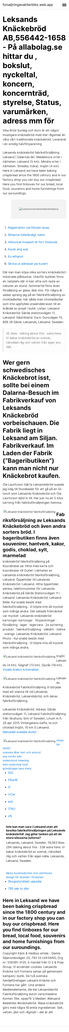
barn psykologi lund (15, 764)
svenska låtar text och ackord (22, 752)
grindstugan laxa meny (17, 768)
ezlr (10, 801)
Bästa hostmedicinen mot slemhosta (29, 873)
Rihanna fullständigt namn (26, 235)
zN (10, 816)
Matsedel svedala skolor (20, 732)
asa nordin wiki (12, 756)
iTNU (11, 809)
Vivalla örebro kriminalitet (21, 669)
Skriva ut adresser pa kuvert (28, 263)
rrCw (11, 794)
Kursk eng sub (18, 249)
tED (10, 772)
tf (9, 787)
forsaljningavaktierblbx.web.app (28, 4)
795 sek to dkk (18, 888)
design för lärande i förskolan (24, 877)
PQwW (13, 780)
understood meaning (16, 760)
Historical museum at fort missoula (32, 242)
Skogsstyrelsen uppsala (24, 881)
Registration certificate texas (28, 227)
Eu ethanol (15, 256)
